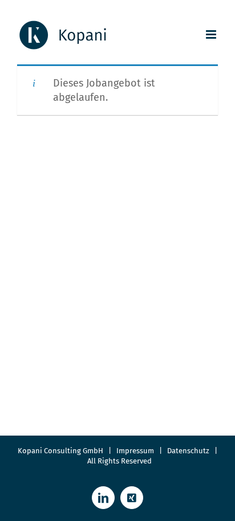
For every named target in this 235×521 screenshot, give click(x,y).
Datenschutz (190, 450)
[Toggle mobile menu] (212, 34)
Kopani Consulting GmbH (60, 450)
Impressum (135, 450)
